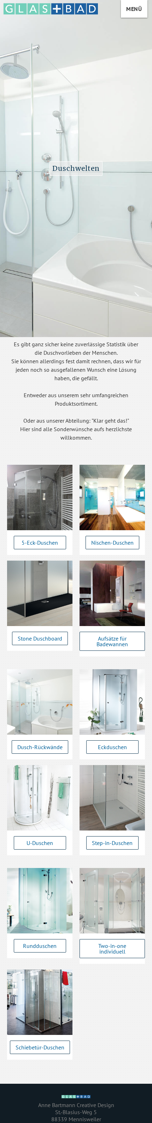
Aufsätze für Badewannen (112, 641)
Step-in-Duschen (112, 842)
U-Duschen (40, 842)
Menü (134, 8)
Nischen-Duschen (112, 542)
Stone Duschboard (40, 638)
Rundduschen (40, 945)
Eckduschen (112, 747)
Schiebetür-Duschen (40, 1047)
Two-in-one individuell (112, 948)
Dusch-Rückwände (40, 747)
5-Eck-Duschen (40, 542)
